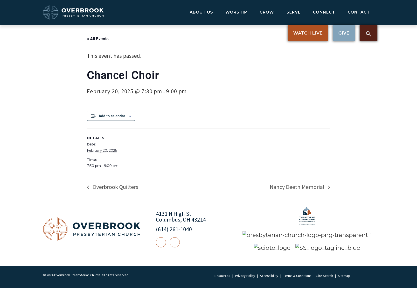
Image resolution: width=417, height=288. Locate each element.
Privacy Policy (245, 276)
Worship (236, 12)
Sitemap (344, 276)
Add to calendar (112, 115)
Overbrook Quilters (114, 187)
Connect (324, 12)
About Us (201, 12)
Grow (267, 12)
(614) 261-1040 (174, 229)
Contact (359, 12)
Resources (222, 276)
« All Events (98, 38)
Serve (293, 12)
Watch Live (307, 33)
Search (368, 33)
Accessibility (269, 276)
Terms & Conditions (297, 276)
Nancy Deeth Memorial (298, 187)
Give (343, 33)
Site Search (324, 276)
